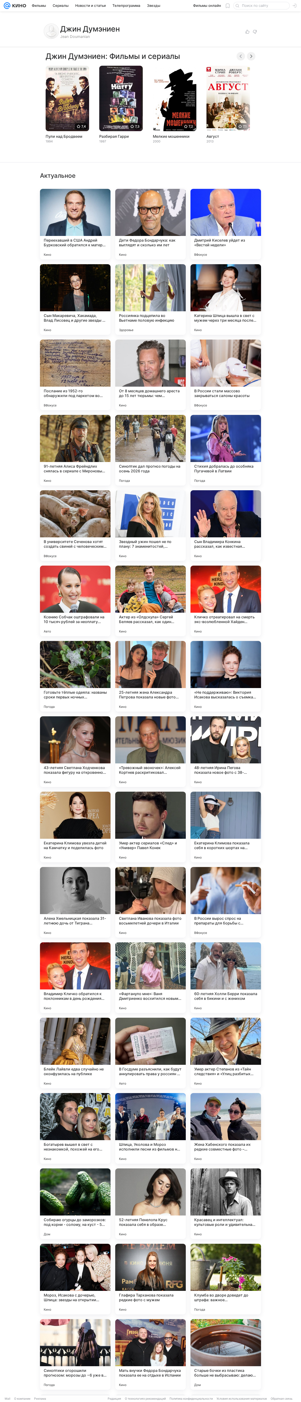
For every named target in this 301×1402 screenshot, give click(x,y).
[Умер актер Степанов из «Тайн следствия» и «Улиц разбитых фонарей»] (225, 1053)
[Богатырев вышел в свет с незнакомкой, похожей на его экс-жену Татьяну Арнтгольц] (75, 1128)
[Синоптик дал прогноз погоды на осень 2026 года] (150, 450)
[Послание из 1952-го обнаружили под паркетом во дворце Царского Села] (75, 375)
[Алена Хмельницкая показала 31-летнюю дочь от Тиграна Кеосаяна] (75, 902)
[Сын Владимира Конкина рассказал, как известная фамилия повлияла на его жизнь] (225, 525)
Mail (7, 1398)
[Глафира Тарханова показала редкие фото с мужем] (150, 1279)
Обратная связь (282, 1398)
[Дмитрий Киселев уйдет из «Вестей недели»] (225, 224)
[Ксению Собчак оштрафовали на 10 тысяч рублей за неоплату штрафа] (75, 601)
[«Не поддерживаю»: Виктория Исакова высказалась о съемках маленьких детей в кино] (225, 676)
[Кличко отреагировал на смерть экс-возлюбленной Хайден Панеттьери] (225, 601)
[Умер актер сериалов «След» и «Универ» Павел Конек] (150, 827)
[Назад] (241, 56)
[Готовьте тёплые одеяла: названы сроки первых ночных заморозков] (75, 676)
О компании (22, 1398)
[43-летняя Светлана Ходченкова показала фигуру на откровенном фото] (75, 751)
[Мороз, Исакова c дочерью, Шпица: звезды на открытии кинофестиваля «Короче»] (75, 1279)
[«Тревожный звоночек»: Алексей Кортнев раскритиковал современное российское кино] (150, 751)
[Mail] (7, 5)
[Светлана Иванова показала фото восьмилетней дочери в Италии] (150, 902)
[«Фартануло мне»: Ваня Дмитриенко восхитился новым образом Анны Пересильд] (150, 977)
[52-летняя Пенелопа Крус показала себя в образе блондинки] (150, 1203)
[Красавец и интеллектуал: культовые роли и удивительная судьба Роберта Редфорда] (225, 1203)
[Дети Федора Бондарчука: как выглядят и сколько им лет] (150, 224)
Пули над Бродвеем (64, 136)
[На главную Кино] (18, 5)
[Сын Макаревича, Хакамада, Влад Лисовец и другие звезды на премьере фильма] (75, 299)
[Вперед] (251, 56)
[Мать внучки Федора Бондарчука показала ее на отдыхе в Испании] (150, 1354)
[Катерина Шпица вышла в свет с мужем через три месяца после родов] (225, 299)
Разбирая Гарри (114, 136)
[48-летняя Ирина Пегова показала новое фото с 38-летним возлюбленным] (225, 751)
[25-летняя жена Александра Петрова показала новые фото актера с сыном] (150, 676)
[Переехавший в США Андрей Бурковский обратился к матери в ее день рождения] (75, 224)
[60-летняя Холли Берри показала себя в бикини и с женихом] (225, 977)
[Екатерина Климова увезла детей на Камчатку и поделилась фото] (75, 827)
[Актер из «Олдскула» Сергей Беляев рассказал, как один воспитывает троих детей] (150, 601)
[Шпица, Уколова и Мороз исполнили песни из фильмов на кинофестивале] (150, 1128)
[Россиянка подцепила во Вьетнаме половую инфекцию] (150, 299)
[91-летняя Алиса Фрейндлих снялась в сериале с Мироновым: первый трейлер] (75, 450)
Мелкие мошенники (171, 136)
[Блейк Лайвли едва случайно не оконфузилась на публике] (75, 1053)
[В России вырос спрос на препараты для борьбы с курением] (225, 902)
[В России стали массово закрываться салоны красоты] (225, 375)
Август (212, 136)
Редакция (114, 1398)
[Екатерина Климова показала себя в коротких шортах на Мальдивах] (225, 827)
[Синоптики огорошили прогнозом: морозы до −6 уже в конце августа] (75, 1354)
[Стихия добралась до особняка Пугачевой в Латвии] (225, 450)
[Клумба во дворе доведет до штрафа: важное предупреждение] (225, 1279)
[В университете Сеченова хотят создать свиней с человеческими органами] (75, 525)
